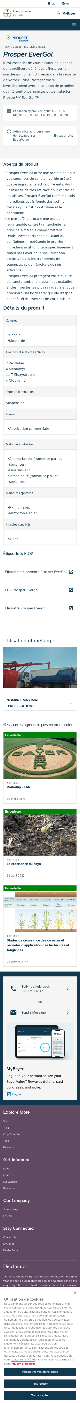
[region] (40, 1345)
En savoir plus (64, 135)
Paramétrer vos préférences (40, 1372)
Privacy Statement (23, 1363)
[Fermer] (75, 1292)
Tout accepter (40, 1395)
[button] (40, 703)
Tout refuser (40, 1383)
